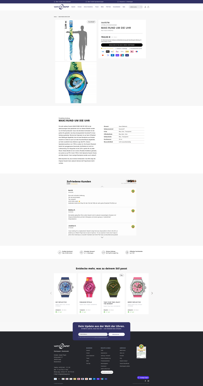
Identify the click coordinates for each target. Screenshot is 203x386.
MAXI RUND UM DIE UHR (64, 16)
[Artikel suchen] (141, 6)
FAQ (121, 358)
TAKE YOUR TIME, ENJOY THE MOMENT (112, 303)
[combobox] (136, 6)
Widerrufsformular (105, 368)
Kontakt (122, 355)
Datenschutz (104, 353)
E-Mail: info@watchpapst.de (62, 374)
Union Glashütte (90, 355)
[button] (73, 7)
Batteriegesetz (104, 363)
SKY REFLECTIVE (61, 302)
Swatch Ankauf (123, 361)
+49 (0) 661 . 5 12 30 (64, 367)
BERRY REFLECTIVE (134, 302)
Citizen (88, 353)
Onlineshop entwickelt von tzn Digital (141, 383)
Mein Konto (122, 350)
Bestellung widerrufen (107, 372)
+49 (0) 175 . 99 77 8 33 (67, 372)
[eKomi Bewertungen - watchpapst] (141, 351)
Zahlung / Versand (105, 355)
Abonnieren (115, 334)
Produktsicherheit (105, 361)
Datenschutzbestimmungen (100, 337)
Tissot (87, 358)
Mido (87, 361)
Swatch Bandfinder (124, 363)
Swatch (88, 350)
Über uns (122, 353)
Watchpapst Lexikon (125, 366)
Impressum (103, 366)
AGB (102, 350)
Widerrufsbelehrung (106, 358)
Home (55, 16)
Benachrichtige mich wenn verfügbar (121, 45)
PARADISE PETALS (86, 302)
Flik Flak (88, 363)
